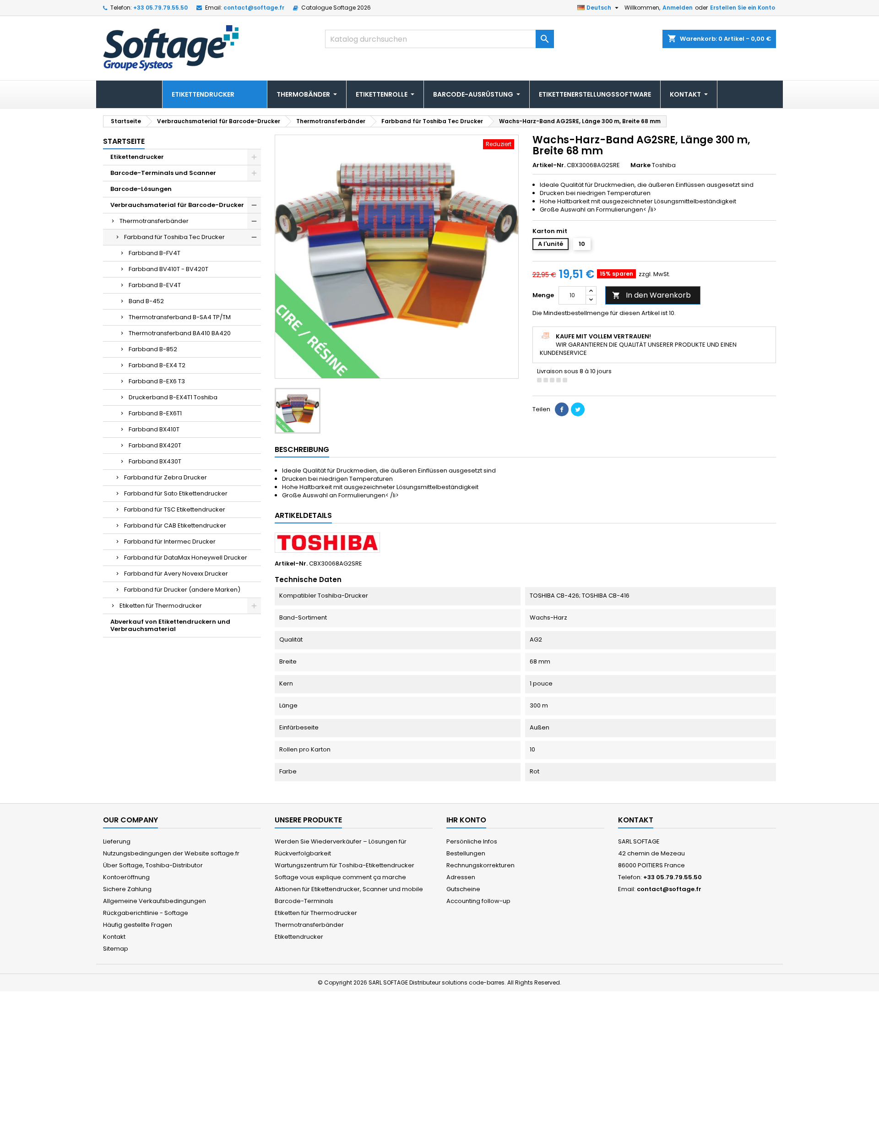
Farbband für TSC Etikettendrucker (174, 509)
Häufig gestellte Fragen (137, 924)
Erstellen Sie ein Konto (742, 7)
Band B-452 (146, 301)
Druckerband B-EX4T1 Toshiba (173, 397)
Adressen (460, 877)
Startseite (124, 141)
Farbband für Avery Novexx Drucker (176, 573)
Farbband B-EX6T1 (155, 413)
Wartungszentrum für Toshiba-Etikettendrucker (344, 865)
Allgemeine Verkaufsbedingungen (154, 901)
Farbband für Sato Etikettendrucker (176, 493)
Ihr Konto (466, 820)
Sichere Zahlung (127, 889)
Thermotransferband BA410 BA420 (180, 333)
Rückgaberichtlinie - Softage (145, 913)
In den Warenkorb (651, 295)
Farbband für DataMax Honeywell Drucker (185, 557)
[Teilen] (562, 409)
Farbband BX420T (155, 445)
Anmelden (677, 7)
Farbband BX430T (155, 461)
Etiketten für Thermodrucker (160, 605)
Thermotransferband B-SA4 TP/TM (180, 317)
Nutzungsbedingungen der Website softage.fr (171, 853)
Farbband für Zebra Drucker (165, 477)
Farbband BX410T (154, 429)
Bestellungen (465, 853)
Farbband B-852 (153, 349)
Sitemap (115, 948)
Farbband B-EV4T (155, 285)
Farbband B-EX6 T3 (157, 381)
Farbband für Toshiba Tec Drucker (174, 237)
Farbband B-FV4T (154, 253)
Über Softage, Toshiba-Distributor (153, 865)
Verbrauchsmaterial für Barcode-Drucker (177, 205)
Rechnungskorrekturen (480, 865)
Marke (640, 165)
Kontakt (114, 936)
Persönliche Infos (471, 841)
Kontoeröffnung (126, 877)
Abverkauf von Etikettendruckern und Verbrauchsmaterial (170, 625)
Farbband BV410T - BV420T (168, 269)
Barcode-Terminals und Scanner (163, 173)
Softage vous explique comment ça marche (340, 877)
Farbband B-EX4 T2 (157, 365)
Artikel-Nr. (548, 165)
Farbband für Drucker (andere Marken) (182, 589)
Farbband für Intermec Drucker (170, 541)
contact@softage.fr (253, 7)
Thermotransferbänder (154, 221)
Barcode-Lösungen (141, 189)
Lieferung (116, 841)
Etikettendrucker (137, 156)
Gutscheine (463, 889)
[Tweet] (578, 409)
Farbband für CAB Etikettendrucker (175, 525)
